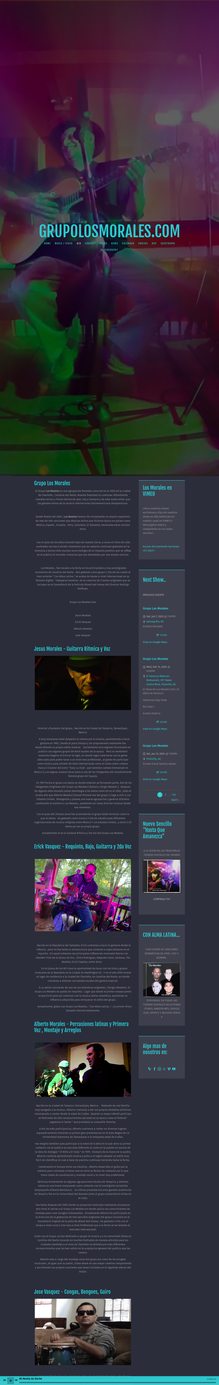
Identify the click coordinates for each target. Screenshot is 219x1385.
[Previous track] (4, 1380)
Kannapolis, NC (155, 621)
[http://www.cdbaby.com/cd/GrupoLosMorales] (149, 1069)
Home (47, 243)
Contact (90, 243)
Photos (143, 243)
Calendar (128, 243)
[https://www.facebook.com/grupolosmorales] (154, 1069)
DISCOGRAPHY (109, 249)
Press (103, 243)
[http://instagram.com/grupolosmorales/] (159, 1069)
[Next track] (16, 1380)
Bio (79, 243)
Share (163, 635)
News (114, 243)
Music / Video (64, 243)
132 (174, 794)
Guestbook (168, 243)
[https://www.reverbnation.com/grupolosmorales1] (164, 1069)
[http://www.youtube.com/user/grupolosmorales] (173, 1069)
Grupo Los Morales (155, 608)
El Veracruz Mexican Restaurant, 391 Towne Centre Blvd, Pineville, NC (161, 680)
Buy (154, 243)
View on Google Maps (155, 642)
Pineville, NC (153, 758)
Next (174, 799)
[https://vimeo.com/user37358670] (169, 1069)
